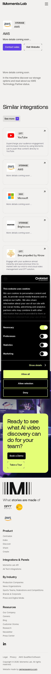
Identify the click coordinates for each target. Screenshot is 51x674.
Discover (7, 544)
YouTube (22, 137)
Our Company (9, 612)
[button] (46, 4)
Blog (5, 620)
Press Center (9, 636)
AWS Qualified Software (29, 657)
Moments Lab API (11, 565)
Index (5, 540)
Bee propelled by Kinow (31, 255)
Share (5, 548)
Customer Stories (11, 624)
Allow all (25, 374)
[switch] (44, 336)
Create (6, 552)
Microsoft (23, 198)
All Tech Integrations (12, 569)
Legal (5, 657)
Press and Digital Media (13, 598)
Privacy (13, 657)
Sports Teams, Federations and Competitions (23, 590)
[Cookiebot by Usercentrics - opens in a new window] (36, 279)
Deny (25, 392)
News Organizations (12, 586)
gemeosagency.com (28, 669)
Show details (35, 365)
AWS (20, 169)
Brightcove (24, 226)
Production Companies (13, 582)
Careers (6, 616)
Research (7, 628)
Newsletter (7, 632)
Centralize (7, 536)
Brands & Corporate (12, 594)
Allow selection (25, 383)
